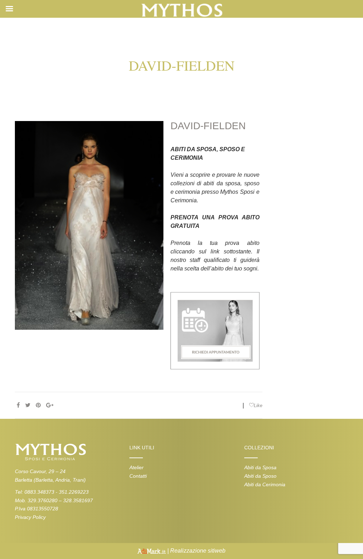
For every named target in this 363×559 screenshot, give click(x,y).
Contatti (138, 476)
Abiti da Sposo (260, 476)
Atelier (136, 467)
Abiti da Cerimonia (264, 484)
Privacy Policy (30, 517)
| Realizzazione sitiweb (195, 551)
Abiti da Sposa (260, 467)
